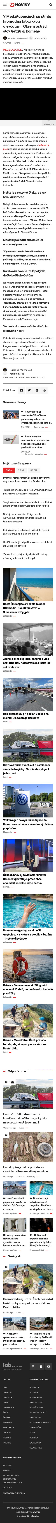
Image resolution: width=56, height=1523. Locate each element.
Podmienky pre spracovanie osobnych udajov (12, 1479)
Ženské (6, 1418)
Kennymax (35, 1512)
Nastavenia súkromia (14, 1493)
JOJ (5, 1387)
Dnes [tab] (9, 470)
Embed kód (49, 125)
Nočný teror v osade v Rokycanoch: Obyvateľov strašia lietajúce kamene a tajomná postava (24, 518)
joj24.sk (34, 1392)
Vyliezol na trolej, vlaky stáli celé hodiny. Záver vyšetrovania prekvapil (25, 556)
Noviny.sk (34, 1387)
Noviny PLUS (36, 1397)
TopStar (7, 1423)
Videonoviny (36, 1403)
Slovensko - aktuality (41, 1423)
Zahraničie (35, 1428)
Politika (34, 1438)
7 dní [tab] (21, 470)
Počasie (7, 1443)
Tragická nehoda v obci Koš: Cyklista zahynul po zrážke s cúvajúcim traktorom (27, 492)
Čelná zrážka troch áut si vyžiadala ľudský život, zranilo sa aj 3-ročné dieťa (26, 532)
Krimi (32, 1433)
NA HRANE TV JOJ (38, 1413)
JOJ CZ (6, 1403)
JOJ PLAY (7, 1392)
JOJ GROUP (8, 1408)
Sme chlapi (8, 1428)
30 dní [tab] (34, 470)
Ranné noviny (37, 1408)
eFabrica (35, 1516)
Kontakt (7, 1471)
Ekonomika (35, 1443)
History (7, 1438)
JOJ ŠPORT (8, 1397)
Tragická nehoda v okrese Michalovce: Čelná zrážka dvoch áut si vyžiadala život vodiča (27, 504)
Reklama (7, 1466)
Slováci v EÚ (36, 1448)
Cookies (7, 1488)
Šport (6, 1413)
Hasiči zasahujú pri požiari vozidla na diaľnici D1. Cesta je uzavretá (27, 544)
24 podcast (35, 1418)
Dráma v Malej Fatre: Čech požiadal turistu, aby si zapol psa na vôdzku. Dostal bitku (26, 480)
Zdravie (7, 1433)
